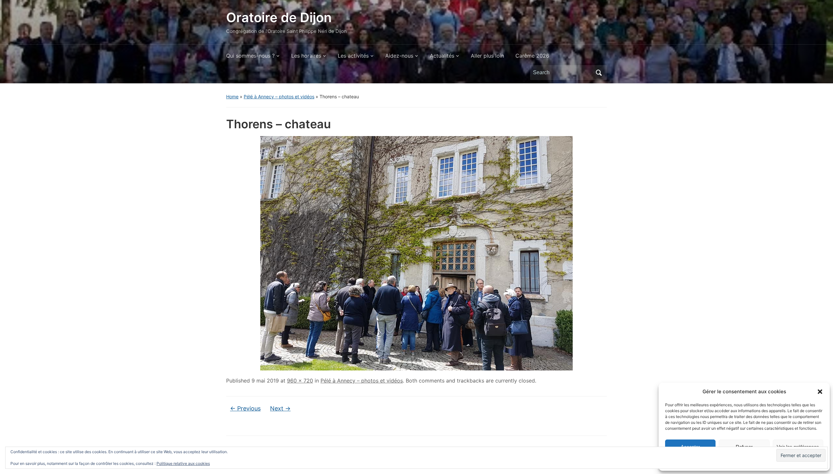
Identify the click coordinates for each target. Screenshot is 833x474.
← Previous (245, 408)
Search (599, 72)
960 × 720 (300, 380)
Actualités (442, 55)
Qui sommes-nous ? (250, 55)
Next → (280, 408)
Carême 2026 (532, 55)
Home (232, 96)
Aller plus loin (487, 55)
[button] (820, 391)
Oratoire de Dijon (279, 17)
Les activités (353, 55)
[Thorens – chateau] (416, 252)
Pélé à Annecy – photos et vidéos (279, 96)
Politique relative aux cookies (183, 463)
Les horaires (306, 55)
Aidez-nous (399, 55)
